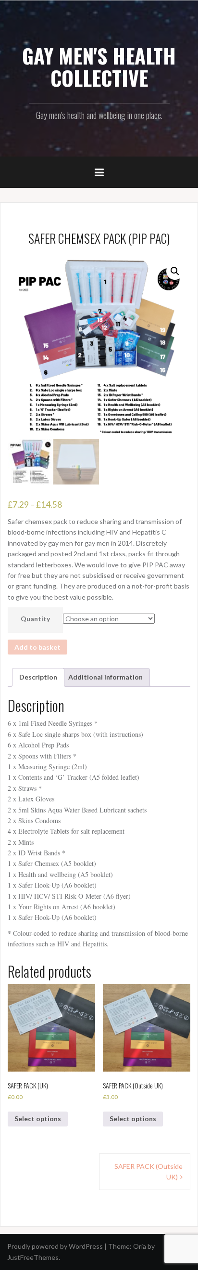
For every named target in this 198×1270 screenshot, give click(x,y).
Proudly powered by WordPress (55, 1246)
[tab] (38, 677)
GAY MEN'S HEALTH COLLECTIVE (99, 66)
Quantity (35, 619)
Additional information (105, 677)
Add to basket (37, 647)
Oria (139, 1246)
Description (38, 677)
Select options (37, 1118)
